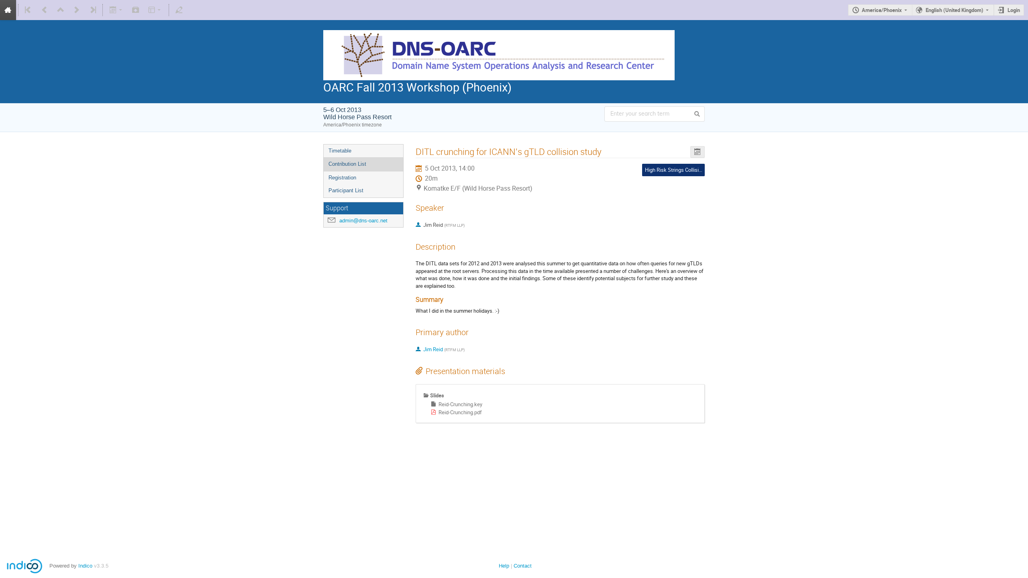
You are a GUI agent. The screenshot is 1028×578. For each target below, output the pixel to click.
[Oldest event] (28, 10)
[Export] (116, 10)
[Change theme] (155, 10)
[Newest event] (92, 10)
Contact (523, 565)
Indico (85, 565)
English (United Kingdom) (954, 10)
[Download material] (136, 10)
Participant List (345, 190)
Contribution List (347, 164)
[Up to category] (61, 10)
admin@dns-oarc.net (363, 220)
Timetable (339, 151)
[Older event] (45, 10)
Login (1014, 10)
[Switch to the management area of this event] (179, 10)
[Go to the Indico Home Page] (8, 10)
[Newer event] (77, 10)
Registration (342, 178)
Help (504, 565)
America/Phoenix (882, 10)
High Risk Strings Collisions (676, 169)
